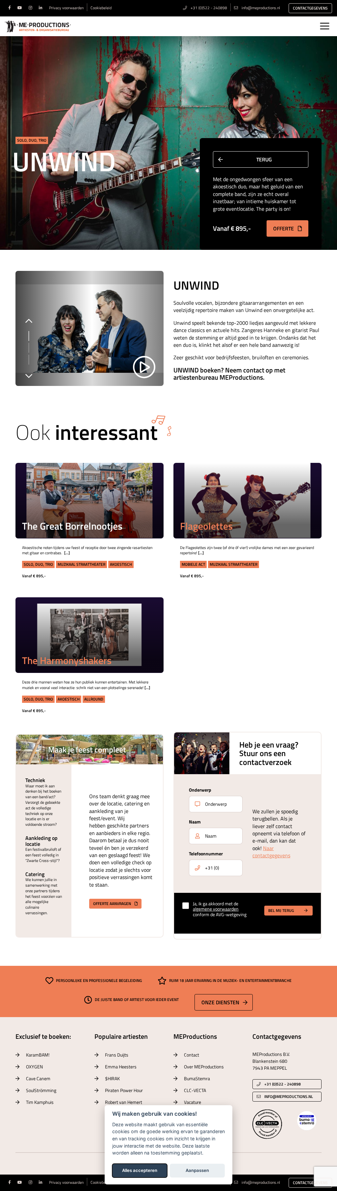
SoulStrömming (41, 1090)
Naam (195, 821)
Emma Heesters (121, 1066)
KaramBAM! (37, 1054)
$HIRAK (112, 1078)
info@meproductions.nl (261, 8)
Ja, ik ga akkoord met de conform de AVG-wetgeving (219, 909)
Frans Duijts (116, 1054)
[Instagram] (30, 8)
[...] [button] (149, 494)
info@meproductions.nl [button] (288, 1096)
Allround (93, 699)
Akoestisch (121, 564)
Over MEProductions (204, 1066)
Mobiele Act (193, 564)
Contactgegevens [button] (310, 8)
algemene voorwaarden (216, 908)
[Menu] (324, 25)
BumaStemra (197, 1078)
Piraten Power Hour (124, 1090)
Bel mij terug (281, 910)
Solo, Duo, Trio (31, 140)
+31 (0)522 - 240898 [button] (282, 1084)
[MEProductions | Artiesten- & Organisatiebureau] (38, 26)
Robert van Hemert (123, 1102)
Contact (191, 1054)
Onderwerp (200, 789)
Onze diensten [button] (220, 1002)
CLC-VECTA (195, 1090)
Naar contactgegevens (271, 851)
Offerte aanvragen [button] (112, 903)
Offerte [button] (284, 228)
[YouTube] (19, 8)
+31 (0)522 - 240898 (208, 8)
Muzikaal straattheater (81, 564)
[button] (149, 477)
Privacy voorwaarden (66, 8)
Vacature (192, 1102)
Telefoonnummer (206, 853)
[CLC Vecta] (267, 1124)
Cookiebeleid (101, 8)
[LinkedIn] (41, 8)
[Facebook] (9, 8)
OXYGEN (34, 1066)
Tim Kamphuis (40, 1102)
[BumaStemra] (307, 1120)
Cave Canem (38, 1078)
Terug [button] (264, 159)
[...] (67, 553)
